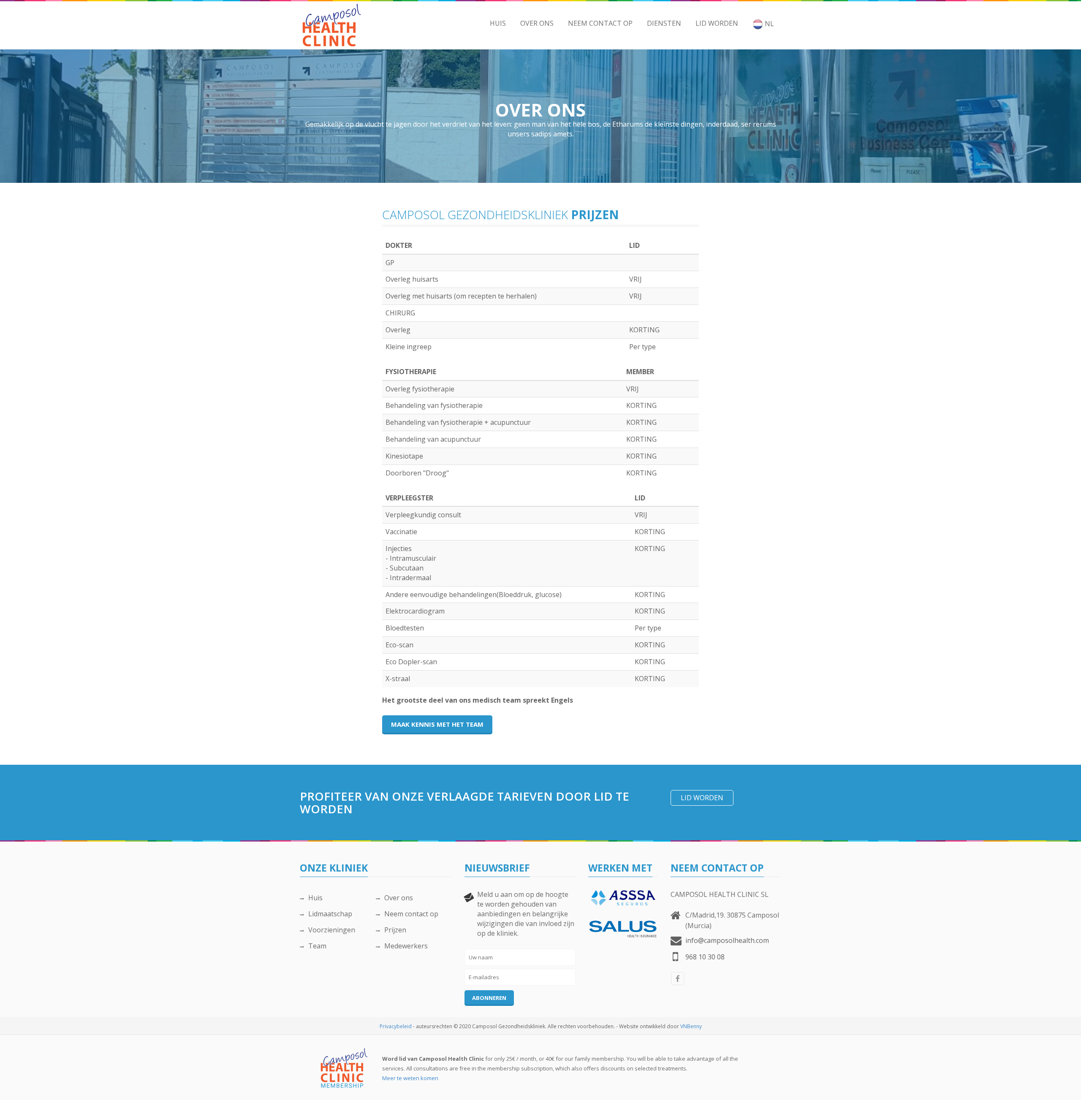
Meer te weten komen (410, 1078)
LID (634, 245)
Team (317, 946)
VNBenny (691, 1026)
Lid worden (716, 23)
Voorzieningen (331, 929)
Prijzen (395, 929)
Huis (498, 23)
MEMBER (640, 371)
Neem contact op (600, 23)
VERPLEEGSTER (409, 497)
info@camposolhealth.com (727, 940)
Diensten (664, 23)
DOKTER (399, 245)
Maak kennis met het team (437, 724)
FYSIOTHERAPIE (411, 371)
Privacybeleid (396, 1026)
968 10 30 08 (705, 956)
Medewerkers (406, 946)
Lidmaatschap (330, 913)
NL (768, 23)
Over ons (537, 23)
